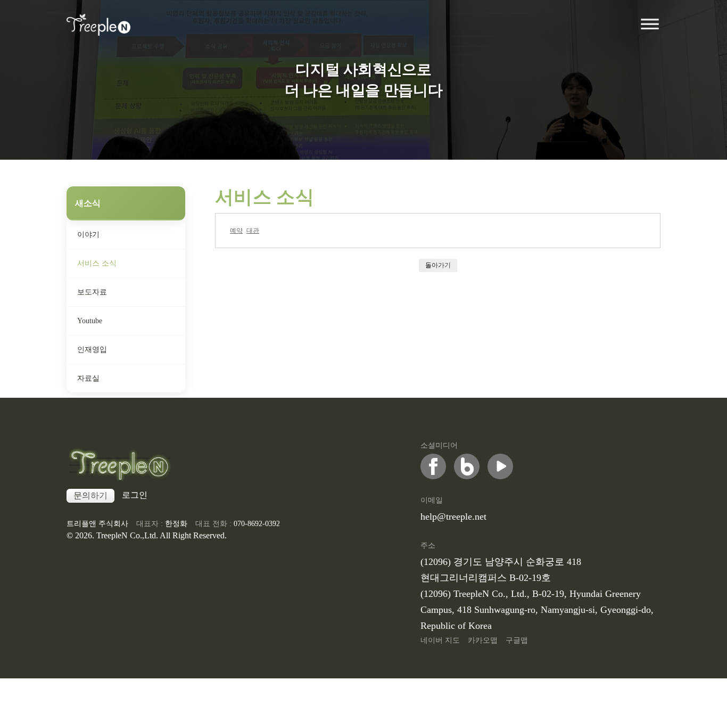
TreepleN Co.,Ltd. (127, 535)
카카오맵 (483, 640)
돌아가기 (438, 264)
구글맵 (517, 640)
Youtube (89, 321)
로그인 (134, 494)
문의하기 (90, 495)
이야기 (88, 235)
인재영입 (92, 350)
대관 (252, 230)
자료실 (88, 378)
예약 (236, 230)
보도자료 (92, 292)
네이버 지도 (440, 640)
